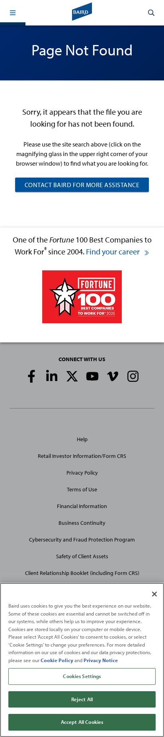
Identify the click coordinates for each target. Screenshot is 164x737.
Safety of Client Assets (82, 556)
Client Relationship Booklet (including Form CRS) (82, 573)
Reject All (82, 699)
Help (82, 439)
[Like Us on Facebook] (31, 376)
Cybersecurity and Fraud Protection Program (82, 539)
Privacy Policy (82, 472)
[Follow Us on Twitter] (72, 376)
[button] (12, 12)
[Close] (154, 594)
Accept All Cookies (82, 722)
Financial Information (82, 506)
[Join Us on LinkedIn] (51, 376)
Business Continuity (82, 522)
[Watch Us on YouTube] (92, 376)
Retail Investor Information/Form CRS (82, 455)
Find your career (113, 251)
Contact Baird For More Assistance (82, 185)
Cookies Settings (82, 676)
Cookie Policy (57, 660)
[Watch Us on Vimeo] (112, 376)
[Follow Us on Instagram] (133, 376)
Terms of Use (82, 489)
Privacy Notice (101, 660)
